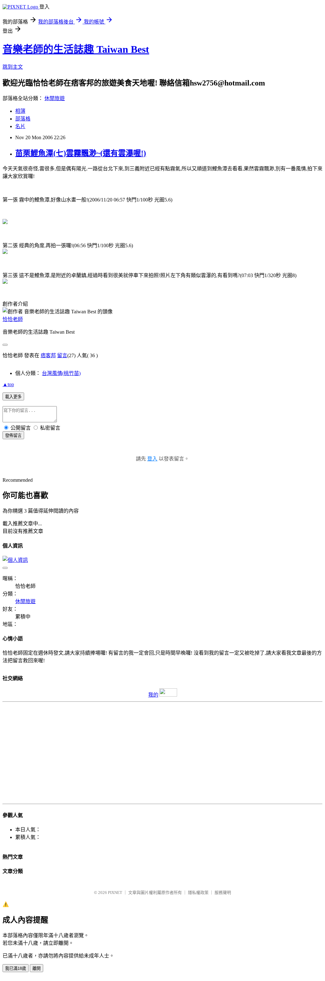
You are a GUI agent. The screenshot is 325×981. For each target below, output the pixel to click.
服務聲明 (223, 892)
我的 (153, 695)
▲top (8, 384)
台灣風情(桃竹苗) (61, 373)
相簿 (20, 111)
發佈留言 (13, 435)
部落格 (22, 118)
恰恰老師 (13, 319)
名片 (20, 126)
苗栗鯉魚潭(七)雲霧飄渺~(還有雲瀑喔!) (80, 153)
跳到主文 (13, 67)
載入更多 (13, 396)
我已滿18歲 (15, 968)
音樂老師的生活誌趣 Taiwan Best (76, 49)
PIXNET (115, 892)
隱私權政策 (198, 892)
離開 (36, 968)
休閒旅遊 (54, 98)
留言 (62, 355)
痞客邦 (48, 355)
